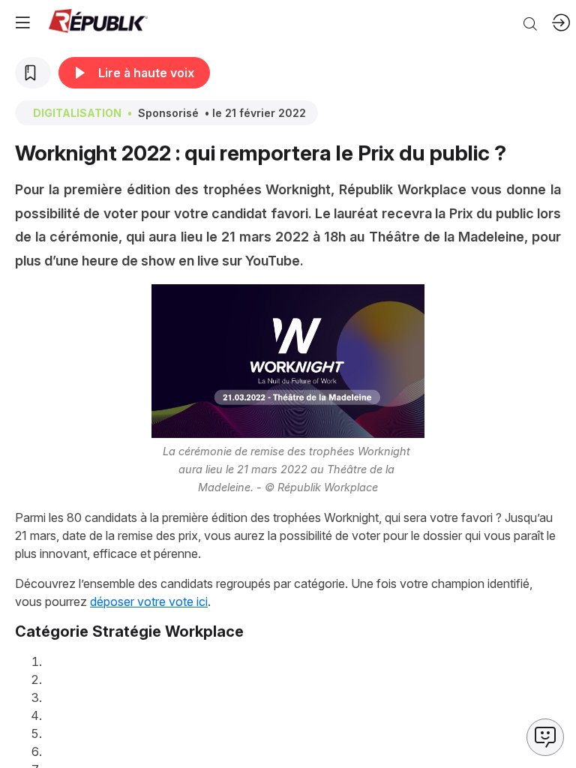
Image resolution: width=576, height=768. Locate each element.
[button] (22, 22)
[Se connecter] (561, 23)
